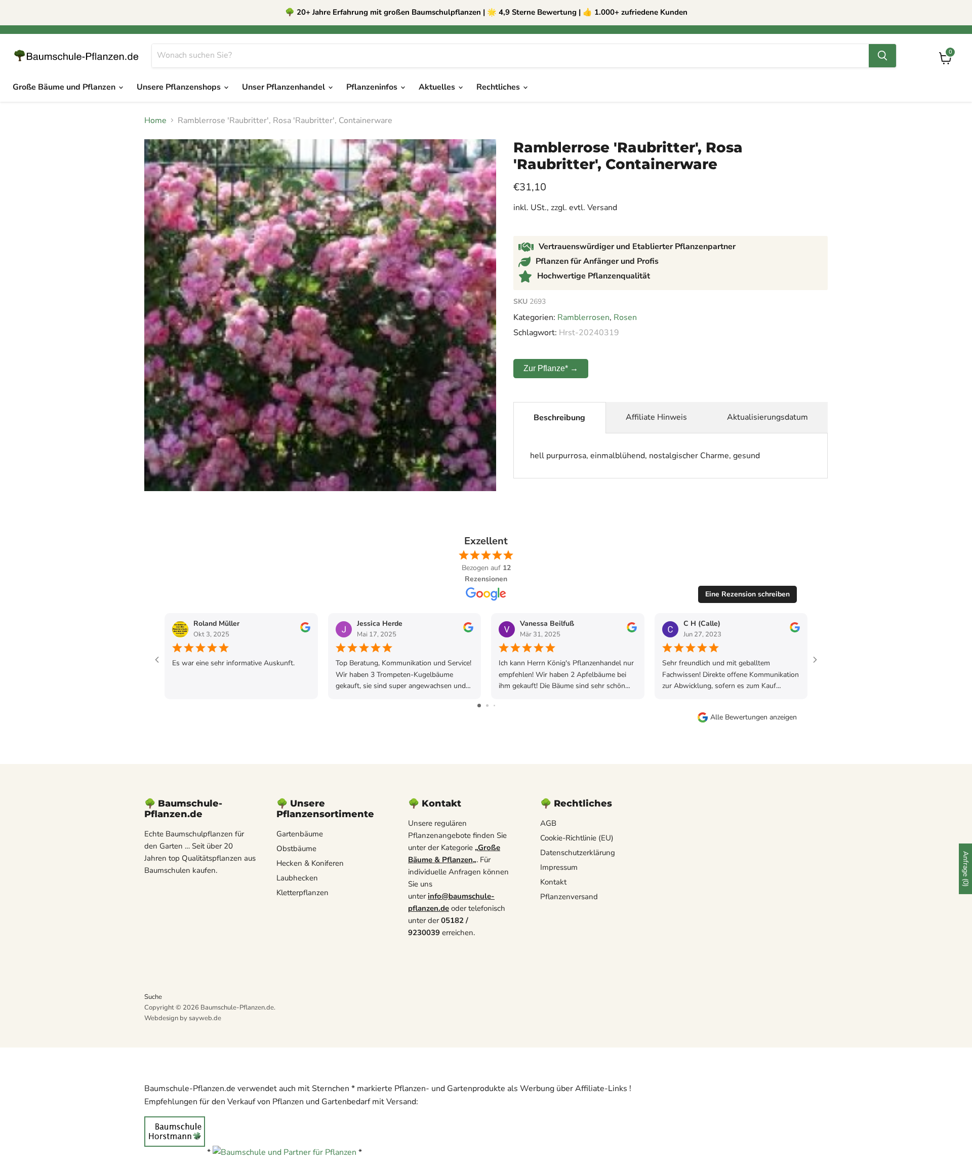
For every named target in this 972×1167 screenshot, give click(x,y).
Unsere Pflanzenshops (180, 87)
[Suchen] (882, 55)
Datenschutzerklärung (577, 853)
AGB (548, 823)
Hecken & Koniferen (310, 863)
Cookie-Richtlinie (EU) (577, 838)
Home (155, 120)
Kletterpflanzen (302, 893)
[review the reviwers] (305, 630)
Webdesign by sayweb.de (182, 1018)
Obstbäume (296, 848)
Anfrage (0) (965, 869)
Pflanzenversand (569, 897)
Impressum (559, 867)
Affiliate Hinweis (656, 417)
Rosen (625, 317)
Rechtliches (499, 87)
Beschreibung (559, 417)
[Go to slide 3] (494, 705)
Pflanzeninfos (372, 87)
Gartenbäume (299, 834)
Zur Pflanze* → (550, 368)
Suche (153, 996)
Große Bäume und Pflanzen (65, 87)
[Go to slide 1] (479, 705)
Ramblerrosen (583, 317)
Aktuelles (438, 87)
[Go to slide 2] (487, 705)
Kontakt (553, 882)
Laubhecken (297, 878)
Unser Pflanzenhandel (284, 87)
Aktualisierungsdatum (767, 417)
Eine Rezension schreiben (747, 594)
